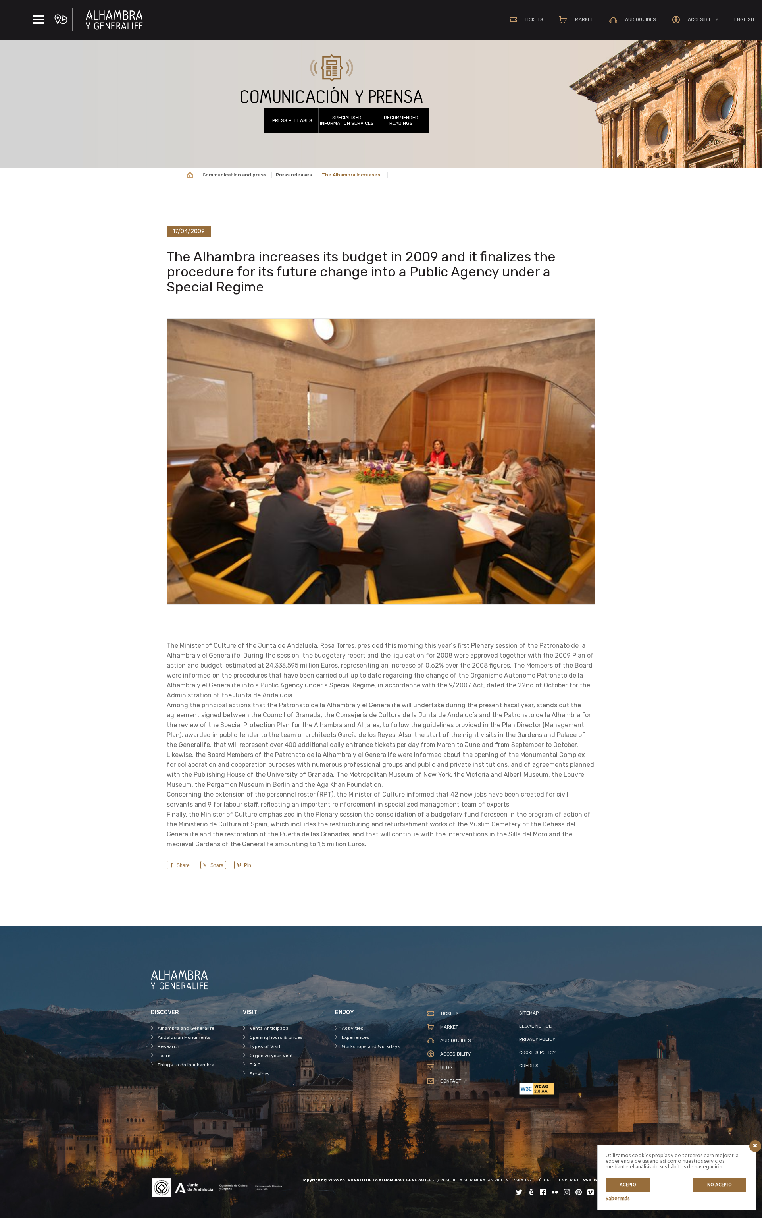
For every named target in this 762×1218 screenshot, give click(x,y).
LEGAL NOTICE (535, 1026)
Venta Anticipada (269, 1028)
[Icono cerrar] (755, 1146)
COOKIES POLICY (537, 1052)
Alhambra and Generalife (186, 1028)
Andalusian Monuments (184, 1037)
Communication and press (234, 175)
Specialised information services (347, 120)
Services (260, 1074)
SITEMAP (529, 1013)
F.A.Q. (256, 1064)
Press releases (292, 120)
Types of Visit (265, 1046)
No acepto (719, 1185)
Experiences (355, 1037)
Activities (353, 1028)
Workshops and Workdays (371, 1046)
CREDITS (529, 1065)
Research (168, 1046)
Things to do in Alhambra (186, 1064)
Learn (164, 1055)
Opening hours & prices (276, 1037)
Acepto (628, 1185)
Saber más (617, 1198)
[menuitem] (744, 19)
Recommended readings (401, 120)
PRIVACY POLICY (537, 1039)
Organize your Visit (271, 1055)
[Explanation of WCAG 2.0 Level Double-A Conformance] (565, 1089)
